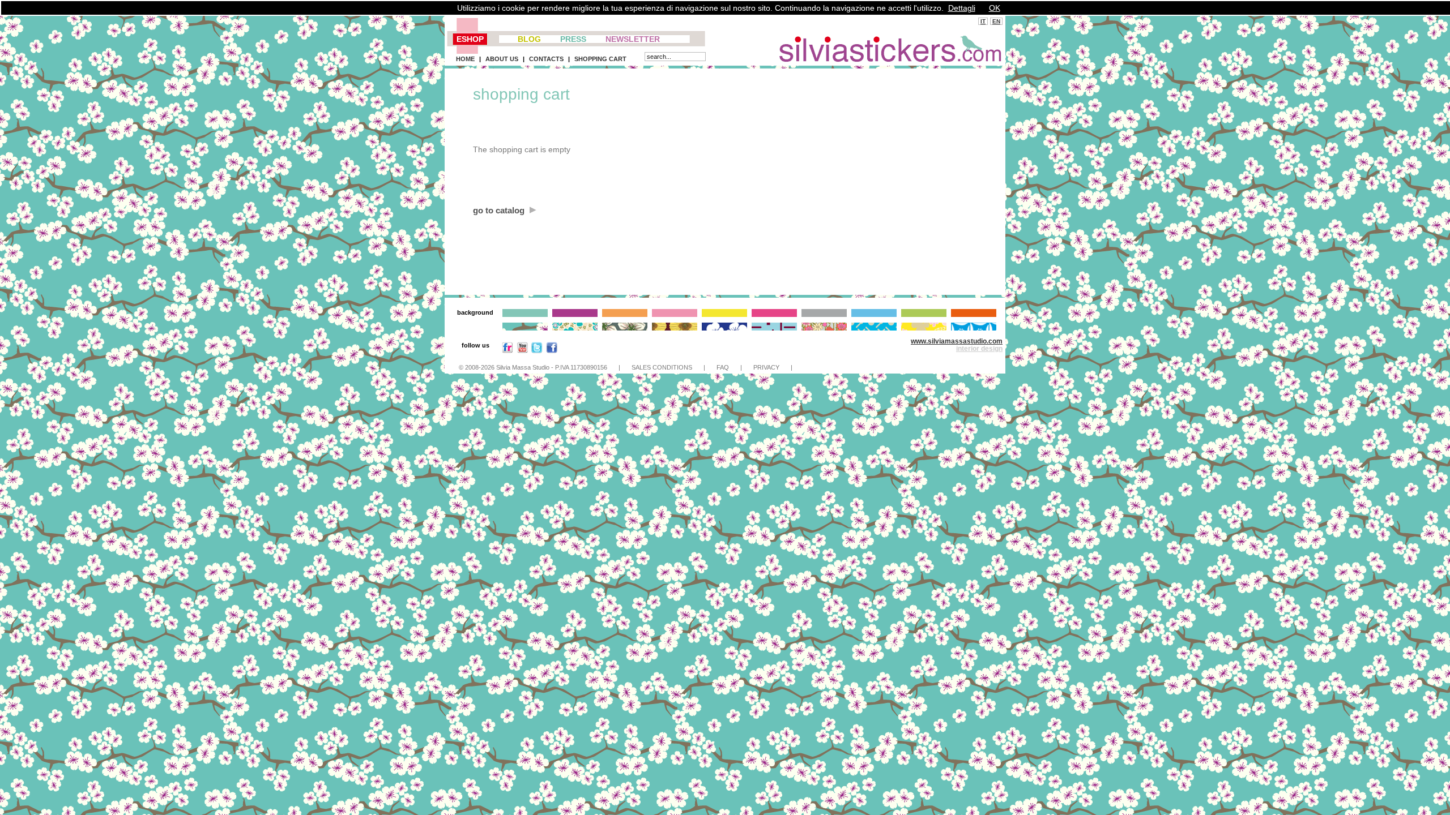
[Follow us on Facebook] (551, 350)
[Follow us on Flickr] (507, 350)
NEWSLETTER (632, 39)
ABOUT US (501, 58)
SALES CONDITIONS (662, 367)
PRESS (573, 39)
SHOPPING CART (600, 58)
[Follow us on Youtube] (522, 350)
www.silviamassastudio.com (957, 341)
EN (996, 21)
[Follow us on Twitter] (537, 350)
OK (994, 7)
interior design (979, 349)
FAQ (723, 367)
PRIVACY (766, 367)
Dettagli (961, 7)
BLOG (529, 39)
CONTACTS (546, 58)
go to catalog (500, 210)
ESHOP (470, 39)
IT (983, 21)
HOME (465, 58)
